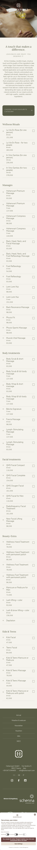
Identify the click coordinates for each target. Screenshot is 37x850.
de (19, 775)
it (23, 775)
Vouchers (19, 731)
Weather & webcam (19, 720)
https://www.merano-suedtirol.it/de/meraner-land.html (10, 799)
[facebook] (18, 780)
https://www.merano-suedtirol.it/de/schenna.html (26, 798)
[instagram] (12, 780)
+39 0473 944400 (9, 770)
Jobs (19, 736)
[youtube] (25, 780)
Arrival (19, 715)
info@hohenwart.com (27, 770)
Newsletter (19, 726)
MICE (19, 741)
